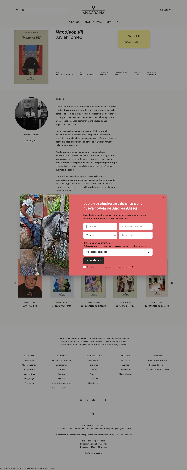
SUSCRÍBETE (94, 261)
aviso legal (129, 267)
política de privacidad (112, 267)
